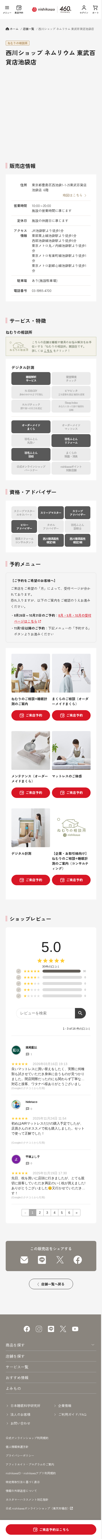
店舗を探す (15, 1356)
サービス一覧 (17, 1367)
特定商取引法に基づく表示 (23, 1482)
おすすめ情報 (17, 1377)
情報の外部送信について (21, 1491)
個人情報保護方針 (17, 1447)
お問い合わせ (20, 1423)
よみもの (13, 1388)
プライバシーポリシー (20, 1455)
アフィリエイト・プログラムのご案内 (30, 1464)
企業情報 (64, 1405)
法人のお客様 (20, 1414)
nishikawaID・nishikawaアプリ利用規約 (31, 1473)
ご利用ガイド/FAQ (72, 1414)
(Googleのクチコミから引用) (28, 1088)
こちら (48, 351)
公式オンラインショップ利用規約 (27, 1438)
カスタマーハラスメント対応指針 (27, 1499)
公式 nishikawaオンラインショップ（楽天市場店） (38, 1508)
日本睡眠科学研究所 (25, 1405)
